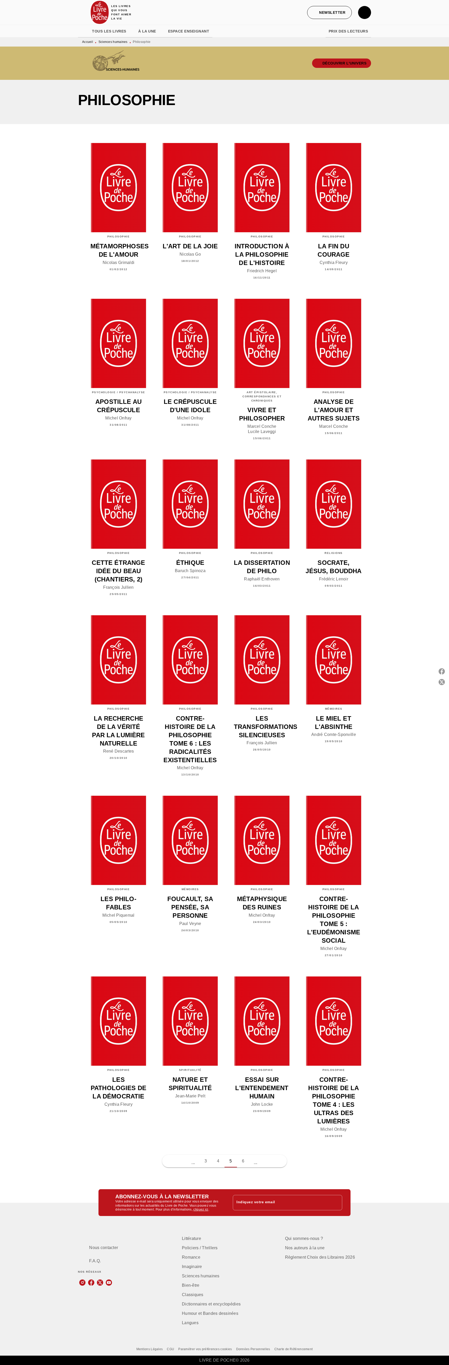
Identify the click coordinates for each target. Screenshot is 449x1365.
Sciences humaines (113, 42)
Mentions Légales (149, 1349)
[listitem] (82, 1282)
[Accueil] (100, 12)
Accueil (87, 42)
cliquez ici (200, 1210)
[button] (329, 12)
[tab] (83, 31)
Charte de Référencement (293, 1349)
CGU (170, 1349)
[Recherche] (364, 12)
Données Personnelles (253, 1349)
